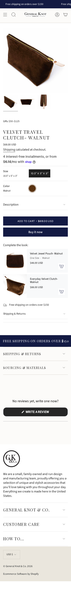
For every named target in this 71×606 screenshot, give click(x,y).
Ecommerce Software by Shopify (21, 574)
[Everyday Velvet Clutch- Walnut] (15, 286)
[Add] (61, 266)
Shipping (9, 149)
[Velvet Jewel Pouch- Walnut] (15, 261)
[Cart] (65, 14)
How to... (13, 538)
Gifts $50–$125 (11, 121)
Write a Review (44, 412)
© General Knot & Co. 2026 (18, 566)
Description (11, 204)
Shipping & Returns (14, 314)
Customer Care (21, 524)
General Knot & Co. (26, 509)
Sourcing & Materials (24, 368)
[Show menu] (5, 14)
